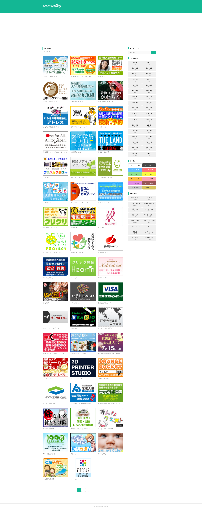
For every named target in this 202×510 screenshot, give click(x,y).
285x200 (149, 108)
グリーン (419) (135, 174)
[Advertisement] (101, 30)
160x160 (149, 80)
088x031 (149, 63)
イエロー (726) (149, 174)
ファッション (149, 210)
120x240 (135, 74)
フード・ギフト (149, 215)
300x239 (149, 120)
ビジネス (149, 198)
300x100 (135, 114)
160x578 (135, 86)
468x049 (149, 143)
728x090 (135, 154)
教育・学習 (135, 210)
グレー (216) (135, 187)
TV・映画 (135, 238)
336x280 (149, 131)
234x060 (135, 103)
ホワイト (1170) (135, 165)
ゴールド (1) (149, 187)
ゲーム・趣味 (135, 221)
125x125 (135, 80)
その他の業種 (149, 238)
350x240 (135, 137)
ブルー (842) (135, 169)
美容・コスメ (135, 198)
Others (149, 154)
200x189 (149, 91)
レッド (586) (149, 169)
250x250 (135, 108)
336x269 (135, 131)
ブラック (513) (149, 165)
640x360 (149, 148)
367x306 (149, 137)
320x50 (149, 126)
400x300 (135, 143)
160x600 (149, 86)
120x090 (149, 69)
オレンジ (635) (135, 178)
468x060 (135, 148)
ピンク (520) (149, 178)
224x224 (149, 97)
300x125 (149, 114)
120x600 (149, 74)
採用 (149, 227)
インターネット (135, 227)
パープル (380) (135, 183)
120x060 (135, 69)
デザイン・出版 (149, 204)
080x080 (135, 63)
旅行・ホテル (149, 232)
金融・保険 (135, 215)
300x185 (135, 120)
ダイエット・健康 (149, 221)
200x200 (135, 97)
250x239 (149, 103)
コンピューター (135, 204)
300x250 (135, 126)
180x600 (135, 91)
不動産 (135, 232)
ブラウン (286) (149, 183)
